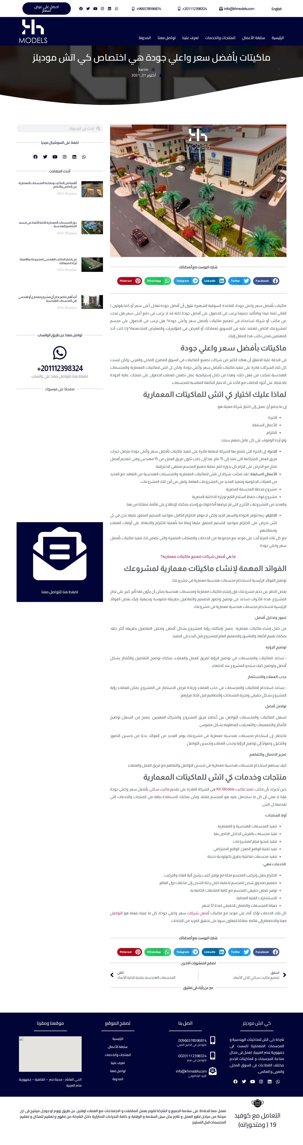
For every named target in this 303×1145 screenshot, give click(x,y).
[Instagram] (102, 8)
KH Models (225, 789)
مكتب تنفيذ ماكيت (249, 789)
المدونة (145, 37)
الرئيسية (278, 37)
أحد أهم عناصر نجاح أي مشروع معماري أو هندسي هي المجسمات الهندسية (47, 298)
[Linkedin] (109, 8)
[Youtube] (95, 8)
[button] (266, 281)
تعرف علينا (190, 37)
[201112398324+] (179, 8)
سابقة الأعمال (253, 37)
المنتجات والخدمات (220, 37)
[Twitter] (88, 8)
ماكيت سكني (159, 789)
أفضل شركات (197, 913)
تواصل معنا (167, 37)
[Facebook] (81, 8)
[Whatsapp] (116, 8)
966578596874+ (148, 8)
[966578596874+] (133, 8)
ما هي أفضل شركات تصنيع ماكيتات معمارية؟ (198, 556)
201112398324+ (194, 8)
